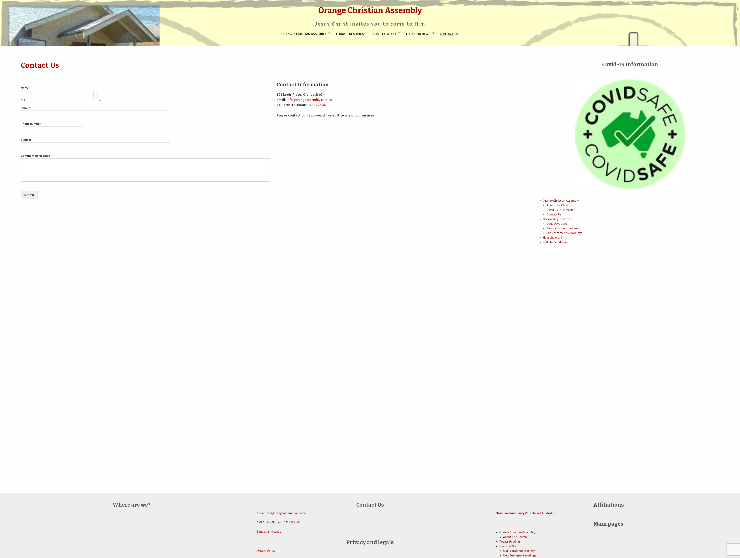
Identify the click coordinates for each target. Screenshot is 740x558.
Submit (29, 195)
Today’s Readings (350, 34)
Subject (27, 140)
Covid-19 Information (561, 210)
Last (100, 100)
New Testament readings (563, 228)
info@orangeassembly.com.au (309, 99)
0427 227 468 (317, 105)
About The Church (558, 205)
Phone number (31, 124)
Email (25, 108)
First (23, 100)
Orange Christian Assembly (303, 34)
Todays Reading (509, 541)
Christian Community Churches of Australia (524, 513)
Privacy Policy (266, 551)
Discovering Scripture (557, 219)
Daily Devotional (557, 223)
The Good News (417, 34)
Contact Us (449, 34)
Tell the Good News (555, 242)
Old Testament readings (519, 551)
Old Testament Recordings (564, 233)
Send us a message (269, 531)
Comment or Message (36, 156)
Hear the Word (384, 34)
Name (26, 88)
